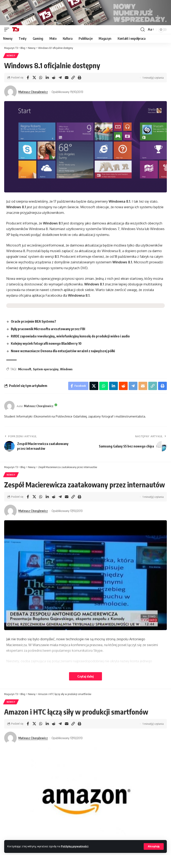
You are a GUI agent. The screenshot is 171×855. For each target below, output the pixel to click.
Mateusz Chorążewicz (33, 92)
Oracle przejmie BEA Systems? (33, 321)
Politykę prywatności (74, 846)
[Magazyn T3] (15, 29)
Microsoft (24, 369)
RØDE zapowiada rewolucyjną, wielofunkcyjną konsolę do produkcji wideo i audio (70, 336)
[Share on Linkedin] (47, 77)
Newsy (11, 55)
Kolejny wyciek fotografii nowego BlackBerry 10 (46, 343)
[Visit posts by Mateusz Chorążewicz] (10, 92)
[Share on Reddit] (54, 77)
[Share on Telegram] (60, 77)
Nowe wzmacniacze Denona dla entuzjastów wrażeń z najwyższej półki (63, 351)
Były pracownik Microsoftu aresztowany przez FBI (48, 329)
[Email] (66, 77)
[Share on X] (34, 77)
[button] (154, 846)
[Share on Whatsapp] (41, 77)
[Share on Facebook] (28, 77)
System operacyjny (45, 369)
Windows (66, 369)
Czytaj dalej (85, 676)
